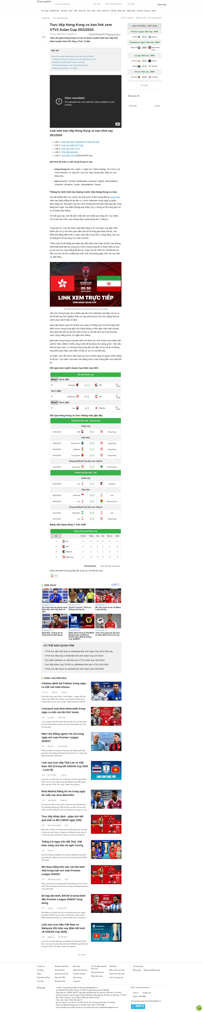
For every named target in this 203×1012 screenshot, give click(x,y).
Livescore (76, 981)
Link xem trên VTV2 (70, 149)
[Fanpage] (152, 987)
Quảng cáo (147, 993)
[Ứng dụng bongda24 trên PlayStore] (148, 970)
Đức (94, 11)
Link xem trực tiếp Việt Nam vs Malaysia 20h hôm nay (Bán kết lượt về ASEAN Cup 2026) (63, 928)
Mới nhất (96, 4)
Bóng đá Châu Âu (61, 974)
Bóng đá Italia (60, 981)
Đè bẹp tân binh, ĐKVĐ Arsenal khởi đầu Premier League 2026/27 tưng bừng (64, 899)
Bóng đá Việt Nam (61, 966)
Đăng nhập (162, 5)
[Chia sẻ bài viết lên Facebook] (44, 26)
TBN (75, 11)
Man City (51, 746)
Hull (66, 825)
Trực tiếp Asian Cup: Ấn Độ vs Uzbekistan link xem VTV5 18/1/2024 (76, 664)
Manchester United (54, 825)
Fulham (64, 692)
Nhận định (131, 11)
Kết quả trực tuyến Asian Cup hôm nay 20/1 (68, 62)
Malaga (135, 66)
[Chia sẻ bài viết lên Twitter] (44, 32)
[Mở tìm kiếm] (148, 4)
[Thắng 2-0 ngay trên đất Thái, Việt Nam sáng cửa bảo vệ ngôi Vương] (106, 849)
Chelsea (54, 692)
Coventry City (62, 908)
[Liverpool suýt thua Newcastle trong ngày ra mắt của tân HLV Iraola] (106, 716)
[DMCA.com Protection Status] (138, 1008)
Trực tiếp (40, 981)
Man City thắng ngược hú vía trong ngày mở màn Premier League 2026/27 (63, 737)
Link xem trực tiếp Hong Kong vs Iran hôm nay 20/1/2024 (72, 56)
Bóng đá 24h (141, 18)
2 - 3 (144, 37)
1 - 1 (144, 66)
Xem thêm (81, 955)
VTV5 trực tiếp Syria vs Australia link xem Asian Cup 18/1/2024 (74, 669)
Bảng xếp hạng (96, 976)
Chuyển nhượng (143, 11)
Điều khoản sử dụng (116, 970)
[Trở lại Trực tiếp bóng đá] (44, 47)
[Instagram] (157, 987)
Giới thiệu (112, 966)
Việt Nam (64, 11)
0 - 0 (144, 61)
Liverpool (51, 717)
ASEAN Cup (54, 11)
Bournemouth (62, 746)
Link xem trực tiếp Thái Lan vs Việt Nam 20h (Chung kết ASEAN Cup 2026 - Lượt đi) (65, 766)
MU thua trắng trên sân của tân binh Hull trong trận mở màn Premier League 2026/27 (63, 870)
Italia (89, 11)
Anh (70, 11)
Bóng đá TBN (60, 977)
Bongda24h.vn (155, 1001)
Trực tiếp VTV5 (68, 155)
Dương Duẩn (90, 566)
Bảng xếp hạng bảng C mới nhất (64, 68)
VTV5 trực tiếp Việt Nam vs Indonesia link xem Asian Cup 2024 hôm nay (79, 651)
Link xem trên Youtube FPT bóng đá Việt (80, 142)
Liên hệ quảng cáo (116, 977)
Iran (55, 576)
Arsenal (50, 908)
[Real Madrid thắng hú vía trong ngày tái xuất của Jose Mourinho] (106, 799)
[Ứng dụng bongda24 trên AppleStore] (156, 970)
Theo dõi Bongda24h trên (98, 34)
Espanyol (63, 800)
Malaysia (51, 937)
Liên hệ (135, 993)
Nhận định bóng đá (80, 970)
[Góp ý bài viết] (44, 42)
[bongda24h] (38, 11)
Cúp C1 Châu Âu (127, 18)
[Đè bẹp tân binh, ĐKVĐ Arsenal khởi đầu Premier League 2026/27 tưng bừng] (106, 903)
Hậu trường (77, 977)
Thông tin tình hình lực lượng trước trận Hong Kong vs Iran (74, 59)
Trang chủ (40, 966)
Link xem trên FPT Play (72, 145)
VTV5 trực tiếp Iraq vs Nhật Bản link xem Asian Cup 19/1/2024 (74, 656)
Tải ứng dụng (138, 966)
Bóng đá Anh (59, 970)
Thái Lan (64, 775)
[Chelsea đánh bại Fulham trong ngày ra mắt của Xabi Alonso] (106, 691)
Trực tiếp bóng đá (69, 152)
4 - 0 (144, 77)
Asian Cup (115, 197)
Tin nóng (44, 11)
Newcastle (61, 717)
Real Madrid (52, 800)
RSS (132, 987)
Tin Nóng (40, 970)
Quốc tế (105, 11)
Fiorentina (154, 77)
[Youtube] (162, 987)
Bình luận (122, 11)
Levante (154, 61)
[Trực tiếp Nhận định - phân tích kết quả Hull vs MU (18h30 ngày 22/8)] (106, 824)
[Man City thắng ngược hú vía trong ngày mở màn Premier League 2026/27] (106, 741)
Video (153, 11)
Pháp (99, 11)
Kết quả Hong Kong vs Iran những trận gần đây (70, 65)
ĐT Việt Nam (52, 775)
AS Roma (134, 77)
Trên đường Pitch (115, 4)
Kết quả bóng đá (154, 18)
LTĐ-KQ (113, 11)
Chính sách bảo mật (116, 974)
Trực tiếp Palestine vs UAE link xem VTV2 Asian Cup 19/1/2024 (75, 660)
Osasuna (134, 61)
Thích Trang (133, 106)
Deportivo (154, 66)
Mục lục (55, 50)
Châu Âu (82, 11)
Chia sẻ (157, 106)
